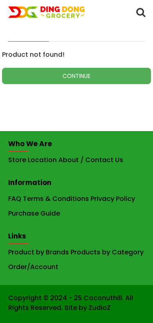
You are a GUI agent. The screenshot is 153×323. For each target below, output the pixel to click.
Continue (76, 76)
